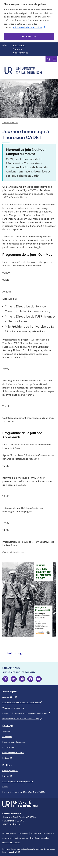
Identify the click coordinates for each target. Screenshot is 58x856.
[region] (29, 21)
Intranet (7, 776)
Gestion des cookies (11, 842)
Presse (5, 786)
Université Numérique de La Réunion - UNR (22, 718)
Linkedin (14, 679)
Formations (7, 736)
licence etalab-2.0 (11, 852)
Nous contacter (9, 833)
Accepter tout (29, 36)
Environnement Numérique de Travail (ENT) (22, 702)
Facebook (22, 679)
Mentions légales (21, 838)
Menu (54, 59)
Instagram (30, 679)
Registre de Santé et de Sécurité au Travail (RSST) (23, 792)
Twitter (5, 679)
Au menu (17, 49)
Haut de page (14, 653)
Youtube (39, 679)
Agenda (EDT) (9, 697)
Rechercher (48, 59)
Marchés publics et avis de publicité (17, 781)
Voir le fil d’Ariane (10, 122)
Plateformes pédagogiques (13, 742)
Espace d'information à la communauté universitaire (26, 713)
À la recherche (20, 52)
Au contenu (19, 45)
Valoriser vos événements (13, 708)
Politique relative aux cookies (29, 27)
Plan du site (23, 833)
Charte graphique (10, 770)
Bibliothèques (8, 747)
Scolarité (6, 731)
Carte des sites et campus (13, 752)
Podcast (7, 758)
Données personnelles (39, 838)
